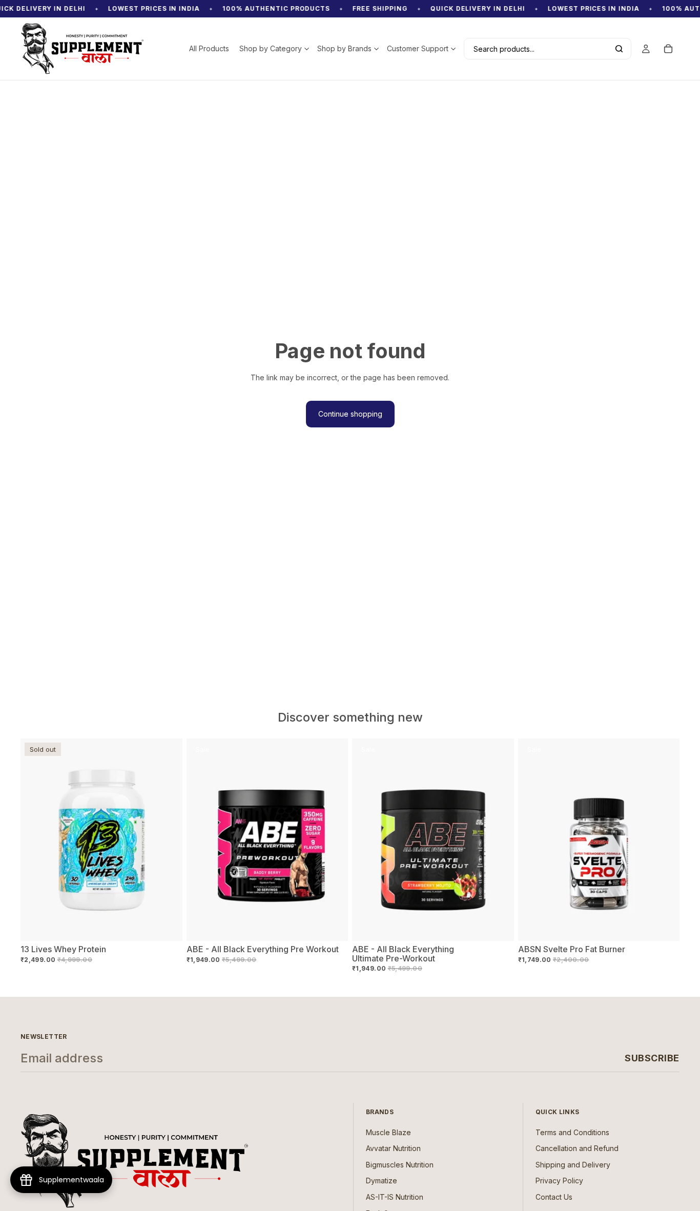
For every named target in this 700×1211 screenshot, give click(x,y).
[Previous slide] (202, 840)
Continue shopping (350, 413)
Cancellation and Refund (577, 1148)
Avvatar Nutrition (393, 1148)
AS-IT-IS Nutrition (394, 1197)
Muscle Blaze (388, 1132)
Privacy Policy (559, 1181)
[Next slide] (332, 840)
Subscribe (652, 1058)
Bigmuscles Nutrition (400, 1164)
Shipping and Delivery (573, 1164)
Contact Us (554, 1197)
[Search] (619, 48)
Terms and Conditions (572, 1132)
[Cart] (668, 48)
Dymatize (381, 1181)
